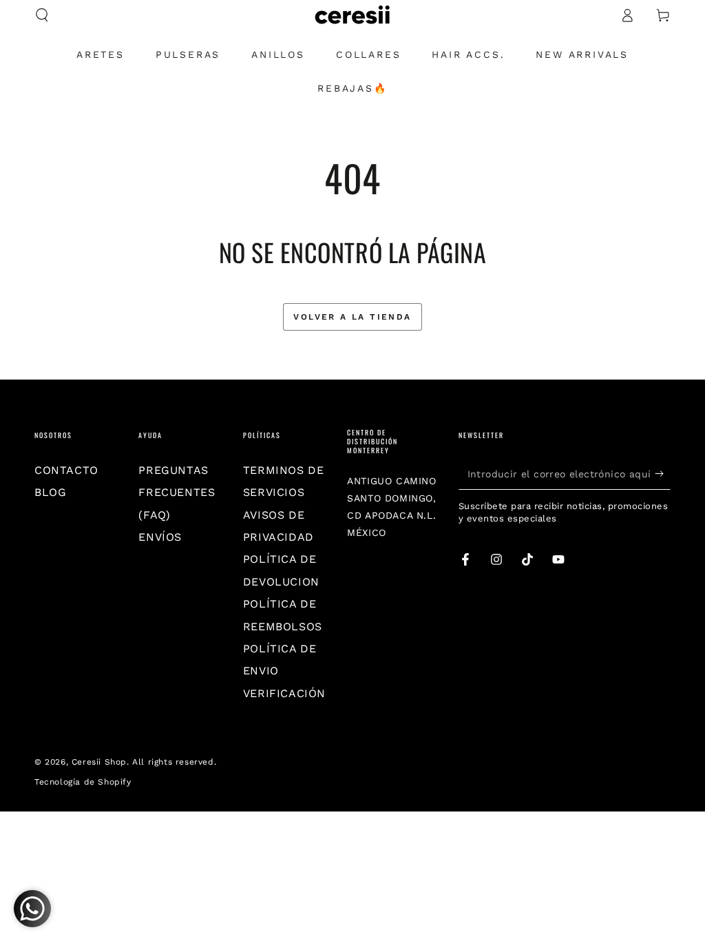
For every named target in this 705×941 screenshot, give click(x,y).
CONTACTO (66, 470)
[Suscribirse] (663, 474)
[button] (42, 15)
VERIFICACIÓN (284, 693)
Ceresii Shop (99, 762)
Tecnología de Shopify (82, 782)
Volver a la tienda (352, 317)
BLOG (50, 492)
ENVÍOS (160, 537)
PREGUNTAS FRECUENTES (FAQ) (176, 492)
